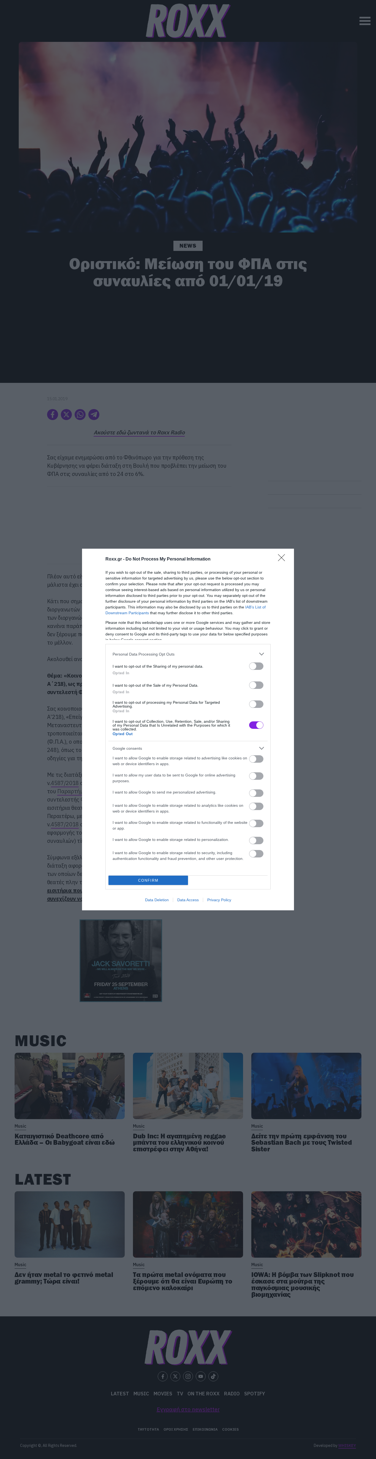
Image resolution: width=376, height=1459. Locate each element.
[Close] (283, 559)
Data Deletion (157, 900)
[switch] (256, 666)
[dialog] (188, 729)
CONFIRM (148, 880)
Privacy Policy (219, 900)
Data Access (188, 900)
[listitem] (188, 654)
